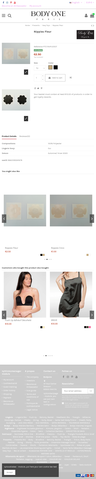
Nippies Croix (57, 248)
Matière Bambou (26, 426)
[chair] (44, 327)
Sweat (67, 456)
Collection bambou (55, 431)
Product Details (9, 136)
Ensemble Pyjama (20, 431)
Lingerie (9, 417)
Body (30, 439)
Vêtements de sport (15, 456)
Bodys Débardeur (60, 426)
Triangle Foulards (76, 434)
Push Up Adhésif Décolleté (18, 320)
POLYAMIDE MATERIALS (79, 423)
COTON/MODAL (85, 451)
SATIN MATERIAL (59, 423)
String (36, 420)
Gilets (74, 465)
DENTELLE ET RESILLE (65, 451)
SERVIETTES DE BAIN (75, 431)
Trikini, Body (80, 439)
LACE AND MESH (25, 423)
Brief (38, 437)
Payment (7, 397)
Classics (51, 434)
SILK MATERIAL (43, 423)
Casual (73, 442)
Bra (25, 417)
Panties (11, 442)
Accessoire (42, 462)
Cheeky (27, 420)
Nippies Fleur (11, 248)
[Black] (41, 255)
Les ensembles (27, 448)
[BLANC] (90, 255)
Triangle (76, 417)
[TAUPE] (87, 327)
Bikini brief (89, 434)
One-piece (45, 437)
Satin (41, 431)
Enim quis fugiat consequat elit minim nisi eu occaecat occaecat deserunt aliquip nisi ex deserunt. (77, 405)
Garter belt (60, 420)
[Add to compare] (71, 77)
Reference (38, 46)
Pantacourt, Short (81, 456)
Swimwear (7, 434)
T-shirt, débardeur (53, 456)
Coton (33, 431)
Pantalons (43, 445)
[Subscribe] (91, 391)
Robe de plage (78, 437)
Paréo (55, 437)
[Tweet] (38, 88)
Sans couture (85, 465)
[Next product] (93, 25)
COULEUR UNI (55, 459)
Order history (9, 390)
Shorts (33, 445)
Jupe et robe (41, 459)
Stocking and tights (43, 448)
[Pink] (90, 327)
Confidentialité (10, 383)
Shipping (7, 394)
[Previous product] (92, 25)
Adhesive (86, 417)
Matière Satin (43, 426)
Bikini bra (29, 434)
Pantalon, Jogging (24, 459)
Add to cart (57, 78)
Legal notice (32, 410)
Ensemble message (60, 442)
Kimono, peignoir (54, 428)
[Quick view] (27, 244)
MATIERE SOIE (46, 451)
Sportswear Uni (67, 445)
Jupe (66, 465)
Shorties (30, 437)
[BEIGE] (44, 255)
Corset (57, 448)
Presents (7, 439)
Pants (88, 439)
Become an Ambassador (14, 5)
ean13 (4, 160)
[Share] (35, 88)
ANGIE (54, 320)
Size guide (31, 390)
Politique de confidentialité (33, 404)
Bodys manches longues (81, 426)
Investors (30, 380)
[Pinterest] (41, 88)
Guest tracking (10, 387)
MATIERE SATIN (48, 453)
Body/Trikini (71, 420)
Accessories (34, 451)
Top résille (65, 437)
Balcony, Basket (47, 417)
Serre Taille (68, 448)
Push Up (33, 417)
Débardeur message (82, 448)
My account (35, 5)
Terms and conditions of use (32, 397)
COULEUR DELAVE (72, 459)
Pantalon (85, 428)
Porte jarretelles (41, 442)
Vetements (53, 445)
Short (76, 428)
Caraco (68, 428)
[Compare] (23, 244)
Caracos (24, 445)
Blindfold (40, 434)
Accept (10, 472)
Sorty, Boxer (47, 420)
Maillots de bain (10, 448)
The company (32, 377)
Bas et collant (20, 451)
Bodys (7, 426)
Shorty (29, 442)
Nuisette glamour (35, 428)
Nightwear (10, 428)
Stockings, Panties (13, 420)
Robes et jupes (83, 445)
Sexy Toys (7, 451)
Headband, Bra (63, 417)
